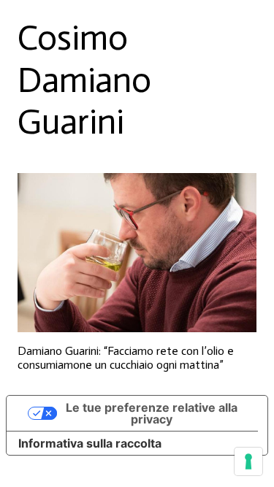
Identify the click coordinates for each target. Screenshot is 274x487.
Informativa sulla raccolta (89, 443)
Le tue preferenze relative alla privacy (151, 413)
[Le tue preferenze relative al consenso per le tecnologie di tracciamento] (248, 461)
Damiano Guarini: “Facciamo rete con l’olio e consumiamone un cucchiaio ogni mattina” (126, 358)
